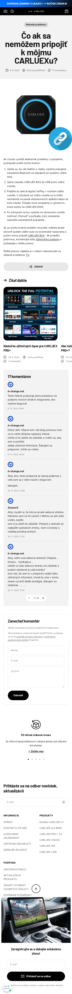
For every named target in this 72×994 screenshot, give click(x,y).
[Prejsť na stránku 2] (43, 598)
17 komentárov (59, 70)
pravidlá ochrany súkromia (29, 636)
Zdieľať (38, 266)
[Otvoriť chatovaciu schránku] (7, 987)
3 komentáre (14, 361)
